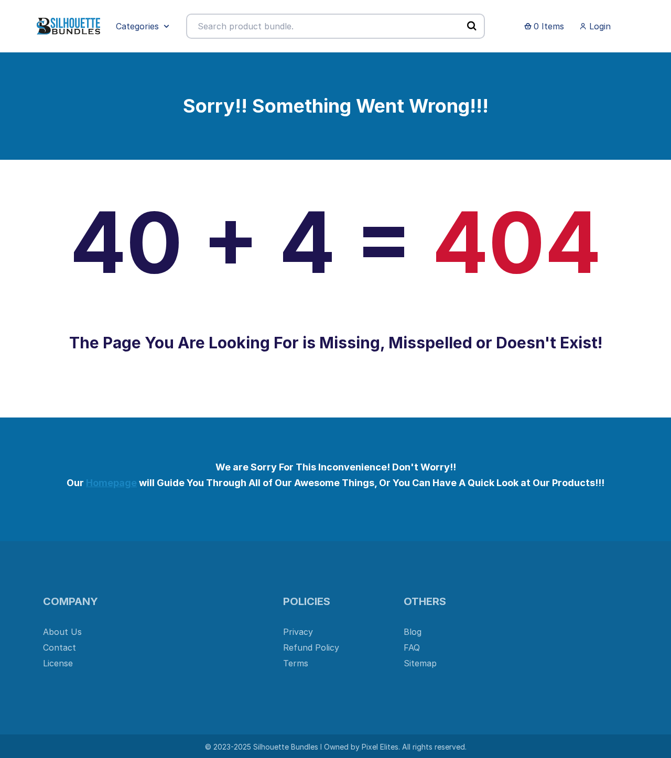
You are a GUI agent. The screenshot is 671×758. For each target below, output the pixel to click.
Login (599, 26)
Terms (295, 663)
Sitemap (420, 663)
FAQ (412, 647)
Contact (59, 647)
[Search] (472, 25)
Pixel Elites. (381, 746)
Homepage (111, 482)
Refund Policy (311, 647)
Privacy (298, 632)
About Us (62, 632)
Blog (412, 632)
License (58, 663)
